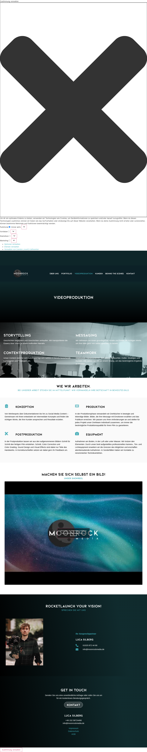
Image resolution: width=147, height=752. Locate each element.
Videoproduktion (84, 273)
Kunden (99, 273)
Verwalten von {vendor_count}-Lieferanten (21, 249)
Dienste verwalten (11, 247)
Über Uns (54, 273)
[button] (73, 110)
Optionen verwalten (12, 244)
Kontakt (130, 273)
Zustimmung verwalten (11, 750)
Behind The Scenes (114, 273)
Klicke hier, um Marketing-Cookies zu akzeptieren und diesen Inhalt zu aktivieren (73, 533)
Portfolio (66, 273)
